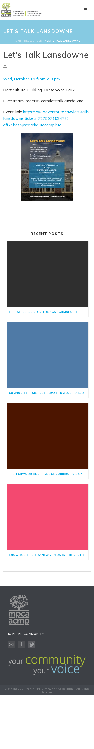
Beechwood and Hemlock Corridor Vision (47, 473)
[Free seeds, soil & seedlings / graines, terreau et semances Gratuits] (47, 274)
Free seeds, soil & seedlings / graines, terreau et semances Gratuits (48, 311)
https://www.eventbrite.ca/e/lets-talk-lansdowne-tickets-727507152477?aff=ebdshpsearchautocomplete (46, 118)
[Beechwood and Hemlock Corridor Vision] (47, 436)
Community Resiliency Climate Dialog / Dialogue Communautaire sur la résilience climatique (48, 392)
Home (18, 40)
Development (34, 40)
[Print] (7, 66)
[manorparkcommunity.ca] (22, 10)
